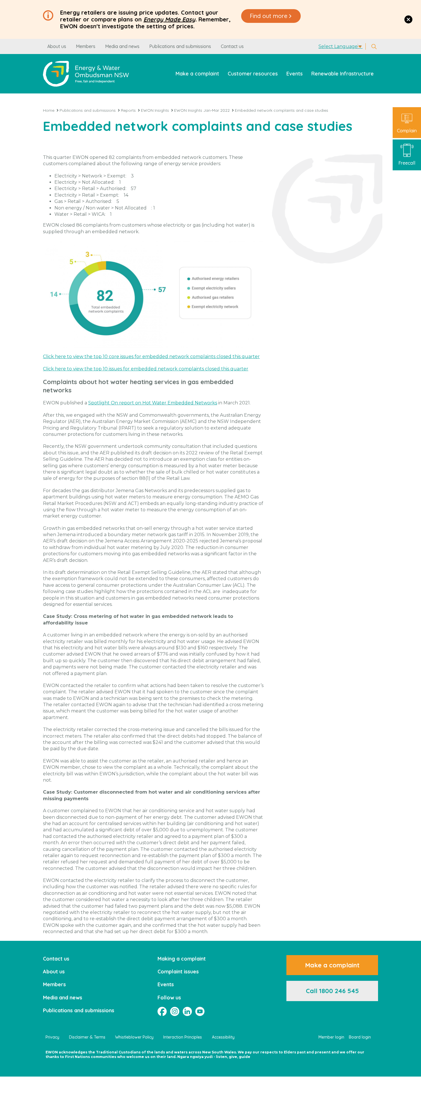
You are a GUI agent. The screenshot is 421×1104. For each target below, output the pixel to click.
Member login (331, 1037)
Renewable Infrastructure (342, 73)
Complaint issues (178, 971)
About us (56, 46)
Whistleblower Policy (134, 1037)
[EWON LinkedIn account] (187, 1011)
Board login (360, 1037)
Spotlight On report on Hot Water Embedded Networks (152, 403)
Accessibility (223, 1037)
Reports (128, 110)
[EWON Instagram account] (174, 1011)
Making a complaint (182, 958)
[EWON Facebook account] (162, 1011)
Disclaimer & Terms (87, 1037)
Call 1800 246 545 (332, 991)
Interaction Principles (182, 1037)
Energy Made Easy (169, 19)
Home (48, 110)
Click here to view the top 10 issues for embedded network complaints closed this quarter (145, 369)
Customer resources (253, 73)
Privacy (52, 1037)
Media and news (122, 46)
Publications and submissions (180, 46)
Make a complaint (197, 73)
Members (85, 46)
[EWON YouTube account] (199, 1011)
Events (294, 73)
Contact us (232, 46)
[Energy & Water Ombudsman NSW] (86, 73)
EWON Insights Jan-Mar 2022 (202, 110)
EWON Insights (155, 110)
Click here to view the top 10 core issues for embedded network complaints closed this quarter (151, 356)
